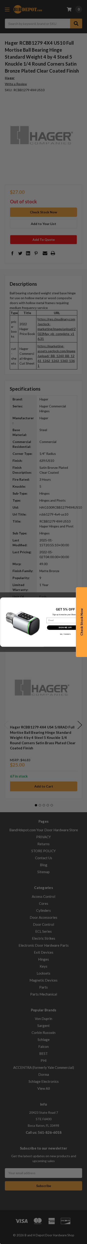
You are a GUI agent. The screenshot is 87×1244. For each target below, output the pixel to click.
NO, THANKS (65, 634)
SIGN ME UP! (65, 627)
